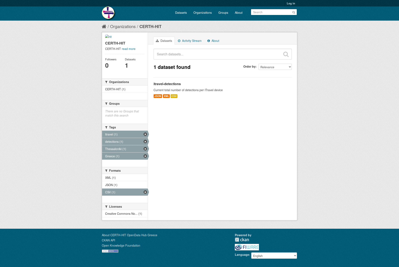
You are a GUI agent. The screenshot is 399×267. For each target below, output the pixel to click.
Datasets (181, 12)
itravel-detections (167, 83)
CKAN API (108, 240)
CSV (174, 96)
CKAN (242, 239)
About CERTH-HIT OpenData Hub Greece (129, 235)
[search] (286, 54)
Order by (249, 66)
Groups (223, 12)
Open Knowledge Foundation (121, 245)
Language (242, 254)
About (239, 12)
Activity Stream (191, 40)
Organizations (202, 12)
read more (128, 49)
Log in (291, 3)
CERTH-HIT (150, 26)
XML (166, 96)
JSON (157, 96)
